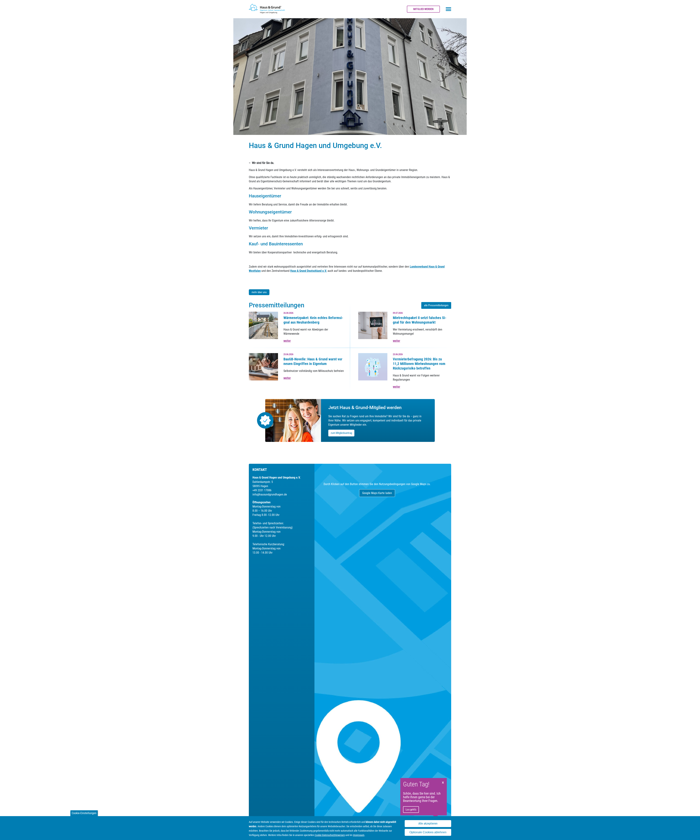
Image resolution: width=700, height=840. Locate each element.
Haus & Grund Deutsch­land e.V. (308, 271)
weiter (287, 341)
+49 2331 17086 (261, 490)
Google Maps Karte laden (377, 493)
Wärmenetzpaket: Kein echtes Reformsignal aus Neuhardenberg (313, 320)
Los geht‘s (411, 809)
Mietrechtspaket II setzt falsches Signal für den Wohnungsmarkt (419, 320)
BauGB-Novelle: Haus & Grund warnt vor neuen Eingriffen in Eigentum (312, 361)
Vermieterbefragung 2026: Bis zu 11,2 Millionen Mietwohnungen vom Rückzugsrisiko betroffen (419, 363)
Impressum (358, 835)
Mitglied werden (423, 9)
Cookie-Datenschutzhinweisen (330, 835)
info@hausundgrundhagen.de (269, 494)
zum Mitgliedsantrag (341, 433)
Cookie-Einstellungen (84, 813)
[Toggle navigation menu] (448, 9)
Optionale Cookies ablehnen (427, 832)
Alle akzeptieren (428, 823)
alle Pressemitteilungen (436, 305)
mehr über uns (259, 292)
